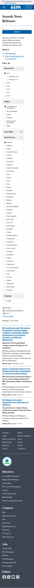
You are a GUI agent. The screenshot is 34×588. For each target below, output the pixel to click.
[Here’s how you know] (17, 2)
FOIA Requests (8, 559)
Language (7, 296)
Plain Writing (7, 497)
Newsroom (6, 523)
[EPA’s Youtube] (13, 577)
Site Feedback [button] (7, 566)
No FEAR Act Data (9, 494)
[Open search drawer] (4, 7)
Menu (29, 7)
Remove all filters (8, 316)
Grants (4, 490)
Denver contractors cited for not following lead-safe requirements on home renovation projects (16, 371)
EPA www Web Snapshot (11, 487)
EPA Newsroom (10, 53)
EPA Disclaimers (8, 552)
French (20, 439)
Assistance (5, 432)
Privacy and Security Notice (12, 501)
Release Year (9, 68)
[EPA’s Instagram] (18, 577)
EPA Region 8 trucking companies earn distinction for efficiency (15, 402)
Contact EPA (7, 548)
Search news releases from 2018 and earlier (14, 57)
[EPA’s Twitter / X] (9, 577)
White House (7, 537)
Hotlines (5, 555)
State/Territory (9, 137)
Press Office (8, 132)
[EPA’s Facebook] (4, 577)
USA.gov (5, 533)
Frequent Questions (9, 563)
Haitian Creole (7, 442)
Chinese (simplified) (24, 435)
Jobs (4, 519)
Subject (7, 101)
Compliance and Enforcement (14, 311)
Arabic (4, 435)
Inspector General (8, 516)
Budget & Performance (10, 480)
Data (4, 512)
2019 (7, 313)
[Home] (15, 7)
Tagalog (4, 448)
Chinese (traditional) (9, 439)
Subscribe (5, 530)
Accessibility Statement (10, 476)
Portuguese (5, 445)
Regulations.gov (8, 526)
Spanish (20, 432)
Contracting (6, 483)
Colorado (8, 308)
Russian (20, 445)
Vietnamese (21, 448)
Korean (20, 442)
